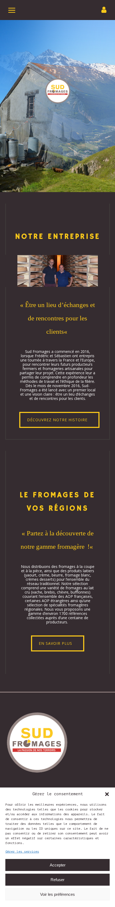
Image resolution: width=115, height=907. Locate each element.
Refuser (57, 879)
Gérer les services (22, 851)
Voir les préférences (57, 894)
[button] (107, 794)
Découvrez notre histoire (57, 419)
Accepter (58, 865)
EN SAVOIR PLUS (55, 643)
